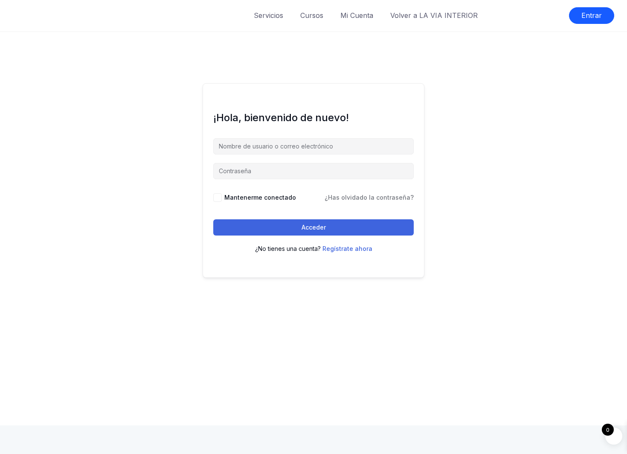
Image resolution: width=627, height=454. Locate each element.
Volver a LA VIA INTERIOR (434, 15)
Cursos (311, 15)
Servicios (268, 15)
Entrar (591, 15)
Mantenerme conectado (260, 197)
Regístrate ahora (347, 248)
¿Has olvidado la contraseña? (369, 197)
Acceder (314, 227)
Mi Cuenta (356, 15)
